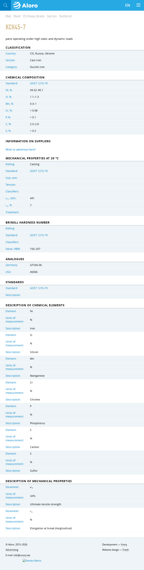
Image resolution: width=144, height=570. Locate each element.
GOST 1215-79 (39, 83)
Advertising (12, 549)
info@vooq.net (22, 555)
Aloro (26, 5)
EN (127, 5)
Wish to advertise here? (21, 149)
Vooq (124, 544)
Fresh (126, 549)
